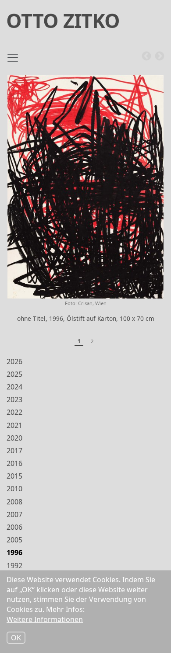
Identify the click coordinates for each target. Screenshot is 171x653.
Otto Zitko (63, 20)
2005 (14, 540)
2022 (14, 412)
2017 (14, 450)
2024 (14, 387)
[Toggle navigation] (12, 61)
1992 (14, 565)
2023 (14, 399)
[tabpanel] (85, 202)
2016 (14, 463)
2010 (14, 488)
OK (16, 638)
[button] (85, 187)
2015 (14, 476)
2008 (14, 502)
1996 (14, 552)
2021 (14, 425)
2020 (14, 438)
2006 (14, 527)
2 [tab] (92, 341)
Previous (146, 56)
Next (159, 56)
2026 (14, 361)
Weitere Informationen (45, 619)
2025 (14, 374)
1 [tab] (79, 341)
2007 (14, 514)
